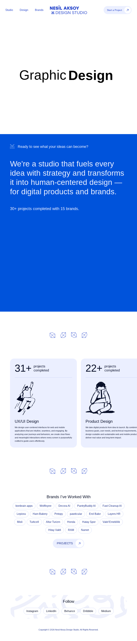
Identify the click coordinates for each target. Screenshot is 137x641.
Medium (106, 611)
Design (24, 10)
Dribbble (88, 611)
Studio (9, 10)
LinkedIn (51, 611)
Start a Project (114, 10)
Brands (39, 10)
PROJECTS (65, 543)
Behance (69, 611)
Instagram (32, 611)
